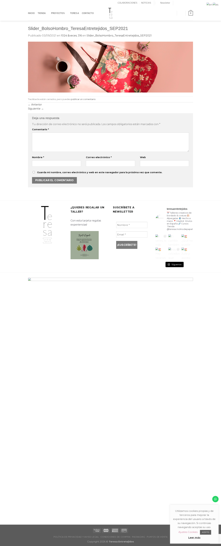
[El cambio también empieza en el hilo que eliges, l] (174, 240)
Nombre (38, 157)
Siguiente (36, 108)
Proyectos (58, 13)
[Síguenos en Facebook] (176, 3)
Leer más (194, 537)
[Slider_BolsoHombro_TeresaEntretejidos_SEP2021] (110, 66)
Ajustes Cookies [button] (188, 532)
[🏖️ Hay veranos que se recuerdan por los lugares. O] (161, 253)
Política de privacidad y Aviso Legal (76, 537)
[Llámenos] (188, 3)
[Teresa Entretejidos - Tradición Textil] (110, 13)
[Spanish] (216, 4)
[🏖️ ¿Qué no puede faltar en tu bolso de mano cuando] (187, 240)
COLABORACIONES (127, 3)
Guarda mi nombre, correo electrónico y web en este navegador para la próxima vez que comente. (99, 172)
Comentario (40, 129)
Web (143, 157)
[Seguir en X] (182, 3)
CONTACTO (88, 13)
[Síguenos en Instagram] (179, 3)
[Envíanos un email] (185, 3)
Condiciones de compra (115, 537)
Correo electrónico (99, 157)
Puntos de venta (157, 537)
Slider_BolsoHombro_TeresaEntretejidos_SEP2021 (119, 35)
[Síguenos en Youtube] (191, 3)
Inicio (31, 13)
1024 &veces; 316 (71, 35)
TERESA (74, 13)
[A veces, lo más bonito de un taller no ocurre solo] (161, 240)
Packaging (138, 537)
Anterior (35, 104)
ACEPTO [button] (205, 532)
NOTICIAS (146, 3)
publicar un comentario (83, 99)
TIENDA (42, 13)
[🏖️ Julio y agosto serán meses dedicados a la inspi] (187, 253)
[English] (210, 4)
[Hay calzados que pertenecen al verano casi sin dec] (174, 253)
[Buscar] (173, 13)
